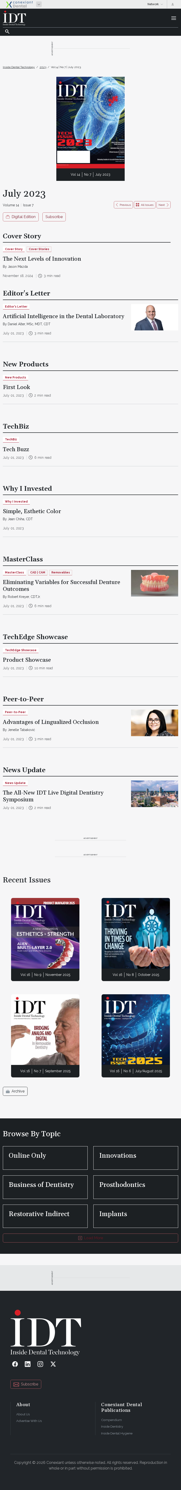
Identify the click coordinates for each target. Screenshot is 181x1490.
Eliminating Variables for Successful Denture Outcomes (61, 586)
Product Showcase (27, 660)
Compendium (111, 1420)
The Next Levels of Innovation (42, 259)
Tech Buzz (16, 449)
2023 (43, 67)
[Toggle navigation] (173, 18)
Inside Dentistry (112, 1426)
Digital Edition (24, 217)
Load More (93, 1238)
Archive (18, 1091)
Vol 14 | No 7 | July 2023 (66, 67)
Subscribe (54, 217)
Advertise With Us (29, 1421)
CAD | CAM (37, 572)
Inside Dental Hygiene (116, 1433)
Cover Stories (39, 249)
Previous (125, 205)
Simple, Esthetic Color (32, 511)
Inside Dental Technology (19, 67)
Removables (60, 572)
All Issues (147, 205)
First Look (16, 387)
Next (162, 205)
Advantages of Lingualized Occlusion (51, 722)
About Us (23, 1414)
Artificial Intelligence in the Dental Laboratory (63, 316)
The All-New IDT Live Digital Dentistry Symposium (53, 796)
